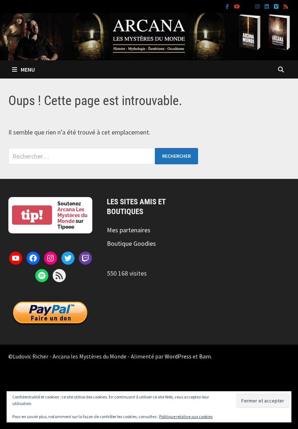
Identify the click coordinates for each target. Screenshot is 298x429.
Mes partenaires (128, 230)
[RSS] (286, 6)
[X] (248, 6)
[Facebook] (228, 6)
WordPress (178, 356)
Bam (205, 356)
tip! (32, 215)
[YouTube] (237, 6)
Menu (28, 69)
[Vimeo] (277, 6)
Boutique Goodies (131, 243)
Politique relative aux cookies (186, 416)
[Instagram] (258, 6)
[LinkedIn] (267, 6)
